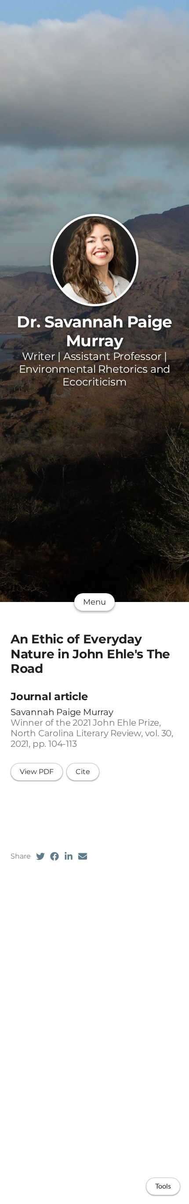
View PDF (37, 771)
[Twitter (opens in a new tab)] (40, 856)
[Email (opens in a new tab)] (82, 856)
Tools (163, 1186)
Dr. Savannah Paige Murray (94, 331)
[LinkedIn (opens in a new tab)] (68, 856)
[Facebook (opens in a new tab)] (54, 856)
